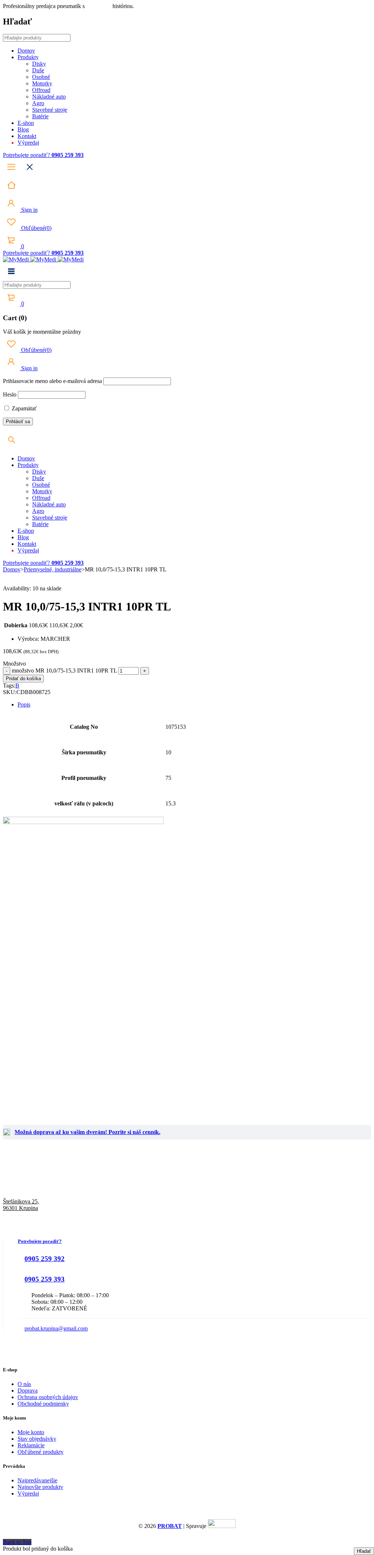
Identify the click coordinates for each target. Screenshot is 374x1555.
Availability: (17, 588)
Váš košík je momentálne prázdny (42, 332)
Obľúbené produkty (41, 1452)
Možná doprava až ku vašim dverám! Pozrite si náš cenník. (87, 1132)
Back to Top (17, 1542)
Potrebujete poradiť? (27, 155)
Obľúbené (35, 228)
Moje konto (31, 1432)
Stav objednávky (37, 1439)
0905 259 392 (44, 1259)
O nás (24, 1384)
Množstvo (14, 663)
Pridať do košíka (23, 678)
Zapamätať (23, 408)
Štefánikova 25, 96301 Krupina (21, 1204)
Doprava (28, 1390)
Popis (24, 704)
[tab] (194, 704)
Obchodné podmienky (43, 1404)
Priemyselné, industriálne (52, 569)
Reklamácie (31, 1445)
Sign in (29, 210)
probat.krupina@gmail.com (56, 1328)
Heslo (9, 394)
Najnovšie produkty (40, 1487)
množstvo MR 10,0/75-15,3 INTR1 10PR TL (64, 670)
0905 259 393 (44, 1279)
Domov (11, 569)
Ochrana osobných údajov (48, 1397)
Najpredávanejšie (37, 1480)
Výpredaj (28, 1493)
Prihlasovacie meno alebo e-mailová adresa (52, 381)
